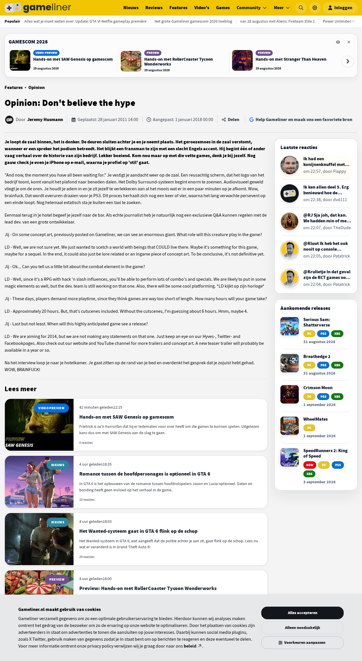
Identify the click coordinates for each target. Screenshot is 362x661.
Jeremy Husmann (45, 119)
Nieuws (131, 8)
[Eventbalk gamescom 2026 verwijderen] (348, 42)
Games (223, 8)
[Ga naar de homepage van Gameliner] (38, 8)
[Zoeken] (301, 7)
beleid (190, 646)
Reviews (154, 8)
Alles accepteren (302, 613)
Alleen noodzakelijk (302, 627)
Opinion (36, 87)
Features (178, 8)
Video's (201, 8)
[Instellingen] (315, 7)
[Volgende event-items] (347, 61)
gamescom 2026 (28, 41)
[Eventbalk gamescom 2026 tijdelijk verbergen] (338, 42)
